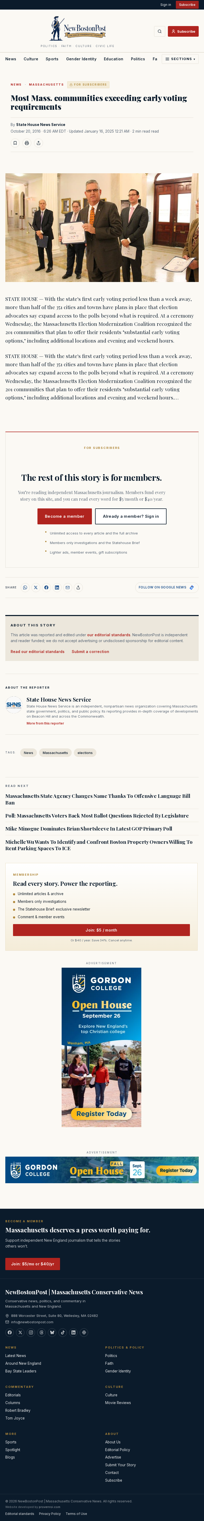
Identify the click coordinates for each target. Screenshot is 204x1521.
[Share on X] (35, 587)
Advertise (113, 1457)
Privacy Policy (50, 1514)
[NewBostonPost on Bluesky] (52, 1332)
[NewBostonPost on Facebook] (9, 1332)
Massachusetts (46, 84)
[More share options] (78, 587)
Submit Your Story (120, 1465)
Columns (12, 1403)
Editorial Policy (117, 1450)
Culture (31, 59)
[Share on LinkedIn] (57, 587)
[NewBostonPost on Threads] (41, 1332)
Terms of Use (76, 1514)
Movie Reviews (118, 1403)
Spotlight (12, 1450)
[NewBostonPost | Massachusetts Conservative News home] (77, 28)
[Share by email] (67, 587)
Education (114, 59)
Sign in (165, 5)
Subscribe (187, 5)
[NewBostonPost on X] (20, 1332)
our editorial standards (108, 635)
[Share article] (38, 143)
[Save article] (15, 143)
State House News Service (40, 125)
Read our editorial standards (38, 651)
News (10, 59)
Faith (109, 1363)
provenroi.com (49, 1507)
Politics (138, 59)
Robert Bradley (18, 1410)
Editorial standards (19, 1514)
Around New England (23, 1363)
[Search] (159, 31)
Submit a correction (90, 651)
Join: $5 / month (101, 930)
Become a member (64, 516)
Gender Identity (81, 59)
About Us (113, 1442)
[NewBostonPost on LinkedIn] (73, 1332)
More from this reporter (45, 723)
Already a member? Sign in (131, 516)
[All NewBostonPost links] (84, 1332)
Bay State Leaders (20, 1371)
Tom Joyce (15, 1418)
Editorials (13, 1395)
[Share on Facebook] (46, 587)
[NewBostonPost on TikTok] (62, 1332)
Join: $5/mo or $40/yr (32, 1264)
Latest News (15, 1356)
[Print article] (26, 143)
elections (85, 753)
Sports (52, 59)
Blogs (10, 1457)
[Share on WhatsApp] (25, 587)
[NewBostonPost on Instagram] (31, 1332)
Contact (112, 1473)
